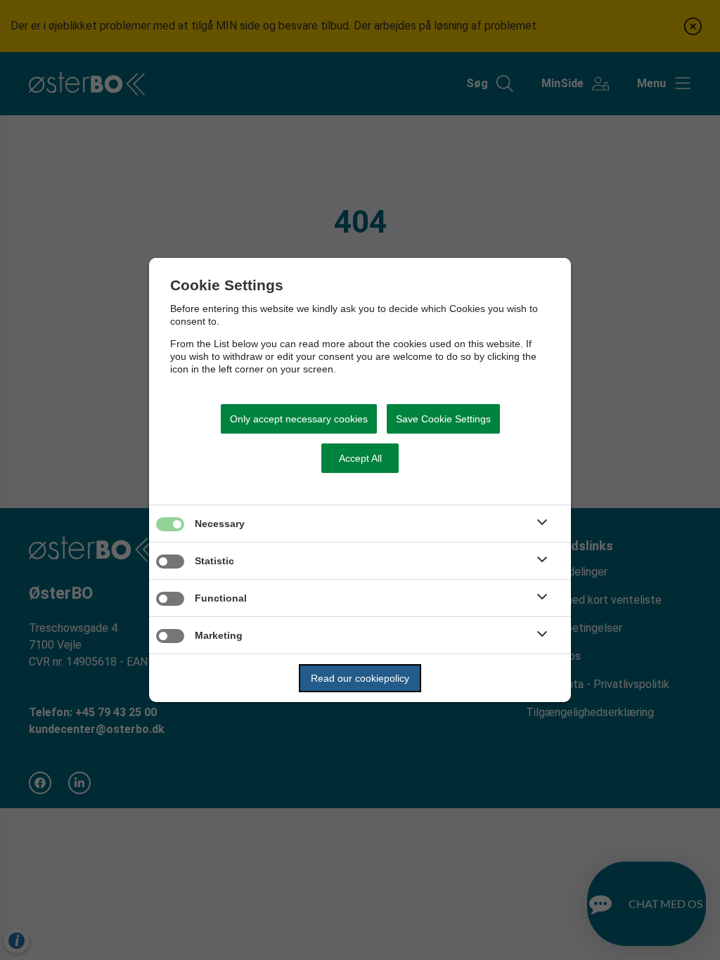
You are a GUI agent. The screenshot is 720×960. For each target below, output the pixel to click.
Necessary (220, 523)
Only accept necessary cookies (299, 418)
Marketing (219, 635)
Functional (221, 598)
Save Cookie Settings (443, 418)
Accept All (360, 458)
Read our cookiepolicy (360, 678)
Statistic (214, 560)
